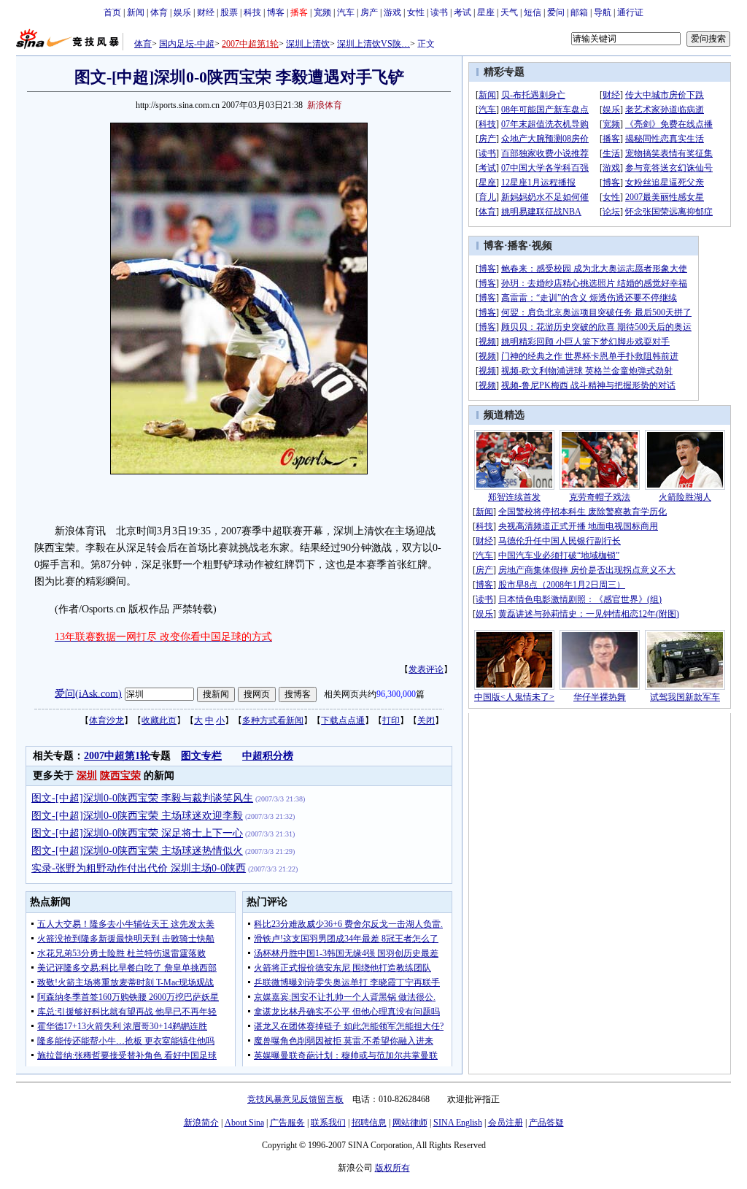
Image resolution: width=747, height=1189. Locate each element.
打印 (391, 720)
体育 (159, 12)
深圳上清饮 (308, 44)
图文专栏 (201, 755)
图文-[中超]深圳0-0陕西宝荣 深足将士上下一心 (137, 833)
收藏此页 (159, 720)
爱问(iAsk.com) (88, 693)
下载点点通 (343, 720)
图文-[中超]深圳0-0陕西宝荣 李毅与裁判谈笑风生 (142, 798)
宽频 (322, 12)
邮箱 (579, 12)
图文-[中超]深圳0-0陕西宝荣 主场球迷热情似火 (137, 850)
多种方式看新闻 (272, 720)
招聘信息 (369, 1122)
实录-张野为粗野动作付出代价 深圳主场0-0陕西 (138, 868)
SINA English (457, 1122)
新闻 (135, 12)
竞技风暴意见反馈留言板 (295, 1099)
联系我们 (328, 1122)
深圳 (87, 775)
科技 (252, 12)
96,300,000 (396, 694)
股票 (229, 12)
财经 (205, 12)
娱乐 (182, 12)
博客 (276, 12)
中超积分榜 (267, 755)
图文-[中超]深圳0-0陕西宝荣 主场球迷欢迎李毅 (137, 815)
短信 (532, 12)
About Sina (244, 1122)
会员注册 (505, 1122)
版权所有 (392, 1168)
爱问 (556, 12)
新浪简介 (201, 1122)
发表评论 (426, 669)
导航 (602, 12)
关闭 (426, 720)
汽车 (346, 12)
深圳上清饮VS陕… (373, 44)
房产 (369, 12)
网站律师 (409, 1122)
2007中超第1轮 (250, 44)
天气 (509, 12)
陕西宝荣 (120, 775)
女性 (416, 12)
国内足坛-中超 (186, 44)
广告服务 (287, 1122)
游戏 (392, 12)
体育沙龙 (106, 720)
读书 (439, 12)
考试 (462, 12)
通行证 (630, 12)
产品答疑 (546, 1122)
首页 (112, 12)
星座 (486, 12)
